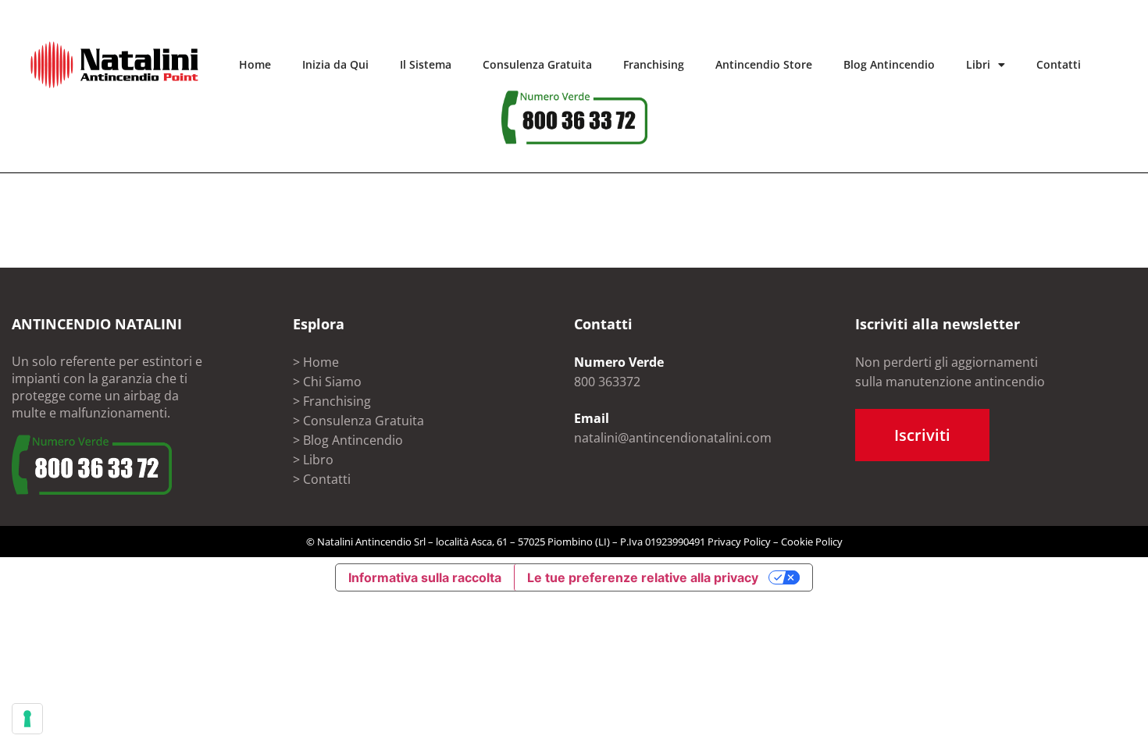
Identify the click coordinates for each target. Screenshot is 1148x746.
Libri (978, 64)
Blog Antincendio (889, 64)
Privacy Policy (739, 542)
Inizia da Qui (335, 64)
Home (255, 64)
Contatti (1058, 64)
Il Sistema (425, 64)
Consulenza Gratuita (537, 64)
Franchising (653, 64)
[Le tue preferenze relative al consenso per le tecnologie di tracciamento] (27, 719)
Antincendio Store (763, 64)
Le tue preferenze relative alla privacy (642, 577)
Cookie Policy (812, 542)
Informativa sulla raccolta (424, 577)
